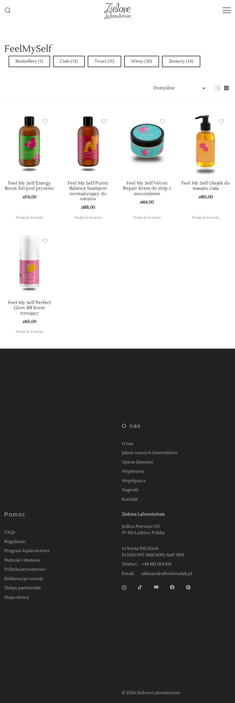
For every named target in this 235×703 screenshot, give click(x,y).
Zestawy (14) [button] (181, 61)
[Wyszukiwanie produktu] (7, 10)
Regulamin (15, 541)
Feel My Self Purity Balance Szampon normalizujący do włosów (88, 191)
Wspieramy (133, 471)
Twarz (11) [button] (104, 61)
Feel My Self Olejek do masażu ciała (205, 185)
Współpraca (134, 481)
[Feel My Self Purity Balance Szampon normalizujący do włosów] (88, 143)
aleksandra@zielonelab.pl (166, 573)
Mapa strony (16, 597)
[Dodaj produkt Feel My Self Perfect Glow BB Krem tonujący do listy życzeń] (45, 241)
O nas (127, 443)
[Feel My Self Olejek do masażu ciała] (206, 143)
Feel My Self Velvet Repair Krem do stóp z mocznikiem (147, 188)
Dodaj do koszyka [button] (29, 217)
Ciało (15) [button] (69, 61)
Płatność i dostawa (22, 560)
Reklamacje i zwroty (24, 579)
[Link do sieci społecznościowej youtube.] (156, 587)
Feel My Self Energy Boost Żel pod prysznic (29, 185)
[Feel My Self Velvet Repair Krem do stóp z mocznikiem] (147, 143)
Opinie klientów (137, 462)
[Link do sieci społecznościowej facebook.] (172, 587)
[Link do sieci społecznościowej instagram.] (124, 587)
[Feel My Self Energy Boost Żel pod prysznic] (29, 143)
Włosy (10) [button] (141, 61)
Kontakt (130, 499)
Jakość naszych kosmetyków (150, 453)
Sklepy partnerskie (22, 588)
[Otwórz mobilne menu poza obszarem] (227, 10)
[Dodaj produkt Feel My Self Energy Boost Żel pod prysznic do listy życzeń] (45, 122)
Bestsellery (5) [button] (29, 61)
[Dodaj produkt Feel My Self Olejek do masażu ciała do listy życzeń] (221, 122)
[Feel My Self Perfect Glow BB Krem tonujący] (29, 263)
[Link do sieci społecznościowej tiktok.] (140, 587)
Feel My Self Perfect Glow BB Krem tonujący (29, 308)
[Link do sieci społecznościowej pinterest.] (188, 587)
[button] (218, 88)
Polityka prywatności (24, 569)
